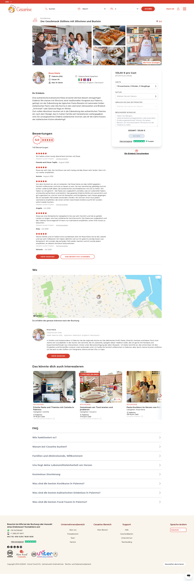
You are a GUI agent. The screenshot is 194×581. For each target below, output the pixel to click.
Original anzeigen (62, 159)
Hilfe (127, 530)
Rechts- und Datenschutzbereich (78, 564)
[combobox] (61, 9)
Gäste (118, 82)
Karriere (73, 542)
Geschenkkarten (126, 534)
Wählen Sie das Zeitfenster (128, 102)
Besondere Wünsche (125, 112)
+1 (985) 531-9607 (17, 533)
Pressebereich (72, 534)
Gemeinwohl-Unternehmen (53, 564)
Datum (118, 92)
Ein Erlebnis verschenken (137, 153)
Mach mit (170, 9)
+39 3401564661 (16, 530)
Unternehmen (126, 538)
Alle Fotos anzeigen (151, 63)
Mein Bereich (102, 530)
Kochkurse (45, 18)
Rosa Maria (54, 73)
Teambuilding (126, 542)
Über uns (72, 530)
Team (73, 538)
